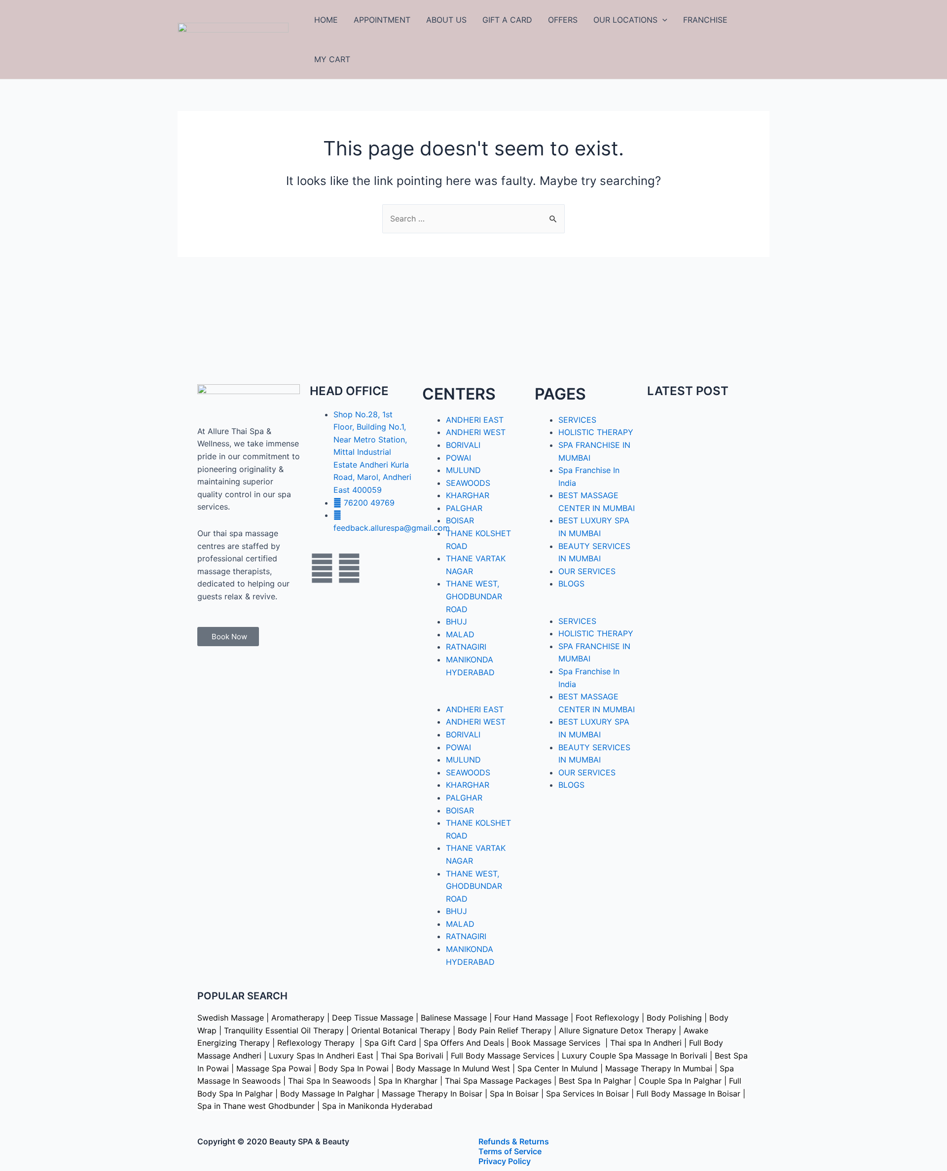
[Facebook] (322, 568)
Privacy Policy (504, 1161)
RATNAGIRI (466, 647)
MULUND (463, 470)
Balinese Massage (454, 1018)
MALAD (460, 634)
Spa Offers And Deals (464, 1043)
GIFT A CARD (507, 20)
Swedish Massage (230, 1018)
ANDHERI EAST (475, 420)
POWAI (458, 458)
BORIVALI (463, 445)
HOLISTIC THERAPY (595, 432)
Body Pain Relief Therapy (504, 1030)
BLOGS (571, 583)
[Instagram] (349, 568)
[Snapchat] (376, 568)
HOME (326, 20)
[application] (662, 19)
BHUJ (456, 621)
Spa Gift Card (390, 1043)
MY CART (332, 59)
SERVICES (577, 420)
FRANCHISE (705, 20)
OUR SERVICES (587, 571)
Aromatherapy (298, 1018)
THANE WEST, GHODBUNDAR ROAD (474, 596)
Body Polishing (674, 1018)
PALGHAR (464, 508)
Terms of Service (510, 1151)
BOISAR (460, 520)
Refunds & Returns (513, 1141)
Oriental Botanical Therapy (400, 1030)
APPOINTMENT (382, 20)
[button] (473, 697)
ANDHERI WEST (476, 432)
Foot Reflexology (606, 1018)
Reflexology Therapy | (320, 1043)
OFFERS (563, 20)
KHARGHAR (467, 495)
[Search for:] (473, 218)
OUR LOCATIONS (625, 20)
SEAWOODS (468, 483)
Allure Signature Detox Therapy (617, 1030)
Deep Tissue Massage (372, 1018)
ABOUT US (446, 20)
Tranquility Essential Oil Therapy (284, 1030)
